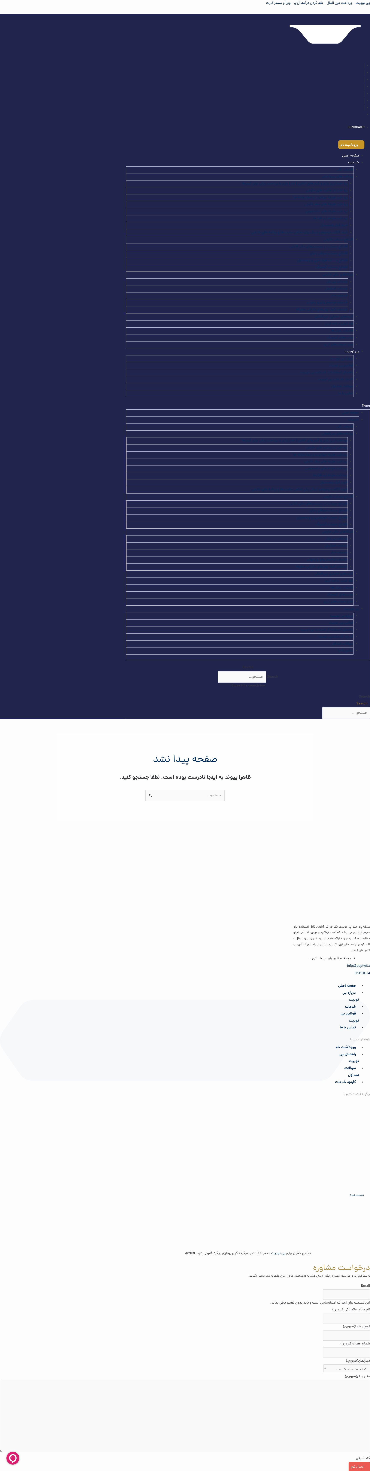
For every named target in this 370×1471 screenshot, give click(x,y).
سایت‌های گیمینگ (340, 337)
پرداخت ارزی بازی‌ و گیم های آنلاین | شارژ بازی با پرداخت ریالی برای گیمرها (295, 183)
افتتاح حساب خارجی (338, 239)
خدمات (350, 1007)
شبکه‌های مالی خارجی (338, 274)
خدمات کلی (345, 170)
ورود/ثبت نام (346, 1047)
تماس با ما (346, 393)
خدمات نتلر (339, 295)
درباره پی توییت (342, 358)
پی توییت (352, 351)
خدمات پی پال (337, 282)
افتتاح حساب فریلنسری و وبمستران (322, 260)
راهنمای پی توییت (349, 1058)
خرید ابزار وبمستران (334, 225)
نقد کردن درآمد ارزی (339, 324)
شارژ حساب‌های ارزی (339, 345)
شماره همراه (355, 1344)
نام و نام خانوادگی (351, 1310)
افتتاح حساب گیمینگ (332, 267)
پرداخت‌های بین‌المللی (338, 176)
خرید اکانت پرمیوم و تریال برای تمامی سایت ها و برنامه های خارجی (299, 232)
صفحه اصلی (350, 156)
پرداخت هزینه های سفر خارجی (326, 204)
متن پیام (357, 1376)
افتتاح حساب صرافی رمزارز (329, 253)
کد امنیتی (363, 1458)
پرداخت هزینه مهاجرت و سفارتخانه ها (320, 197)
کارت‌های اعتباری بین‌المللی (334, 316)
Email (365, 1286)
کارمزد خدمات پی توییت (336, 379)
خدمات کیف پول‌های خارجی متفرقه (322, 309)
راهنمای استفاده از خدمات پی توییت (327, 372)
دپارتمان (358, 1361)
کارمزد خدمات (345, 1082)
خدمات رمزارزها (342, 331)
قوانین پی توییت (341, 365)
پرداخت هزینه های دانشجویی (326, 211)
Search (272, 677)
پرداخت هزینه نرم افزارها (330, 218)
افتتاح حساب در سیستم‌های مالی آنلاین (318, 246)
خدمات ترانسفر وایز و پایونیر (327, 302)
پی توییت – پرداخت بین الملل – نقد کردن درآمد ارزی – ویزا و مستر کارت (318, 3)
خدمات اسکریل (336, 288)
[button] (248, 406)
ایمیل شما (356, 1326)
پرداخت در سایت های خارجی (327, 190)
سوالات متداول (342, 386)
